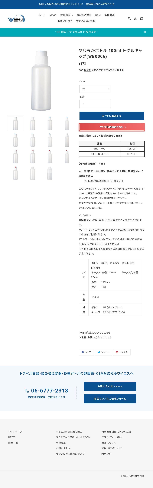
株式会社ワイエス (137, 476)
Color (82, 81)
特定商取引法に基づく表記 (116, 431)
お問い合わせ (63, 448)
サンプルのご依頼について (70, 453)
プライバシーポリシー (113, 437)
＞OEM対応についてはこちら (94, 332)
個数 (82, 96)
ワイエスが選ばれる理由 (69, 431)
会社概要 (61, 442)
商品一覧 (13, 442)
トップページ (15, 431)
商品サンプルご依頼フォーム (110, 398)
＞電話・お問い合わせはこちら (95, 337)
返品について (108, 442)
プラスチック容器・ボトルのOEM (73, 437)
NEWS (11, 437)
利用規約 (106, 453)
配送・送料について (112, 448)
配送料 (87, 69)
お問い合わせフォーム (110, 386)
